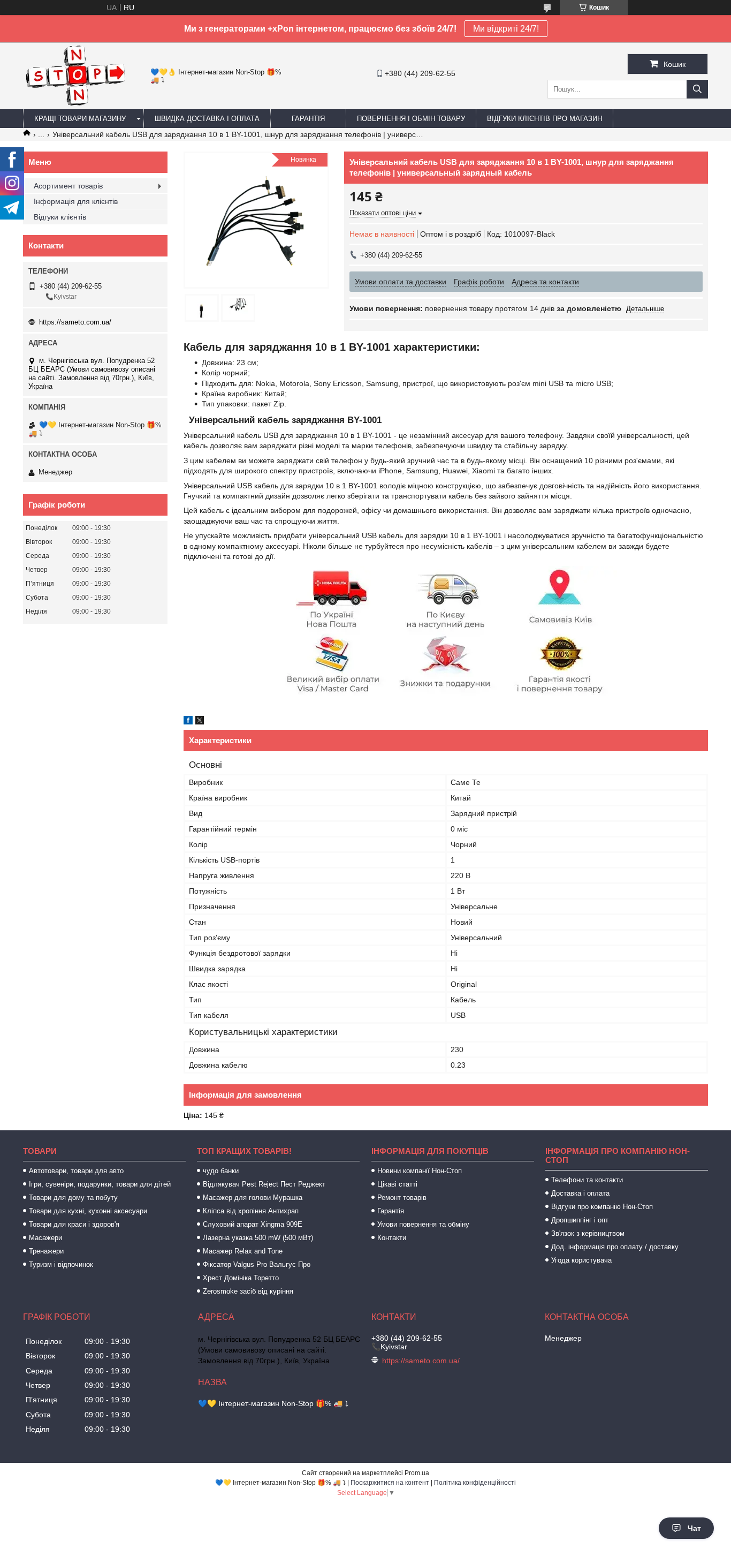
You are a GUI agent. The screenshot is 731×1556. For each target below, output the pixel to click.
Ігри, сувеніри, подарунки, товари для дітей (100, 1184)
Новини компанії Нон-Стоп (419, 1171)
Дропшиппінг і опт (579, 1220)
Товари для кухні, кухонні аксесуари (88, 1211)
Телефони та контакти (587, 1180)
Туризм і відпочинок (61, 1264)
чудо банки (221, 1171)
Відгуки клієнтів (60, 217)
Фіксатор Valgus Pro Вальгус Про (256, 1264)
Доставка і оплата (580, 1193)
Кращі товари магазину (80, 119)
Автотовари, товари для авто (76, 1171)
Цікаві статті (397, 1184)
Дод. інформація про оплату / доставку (615, 1247)
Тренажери (46, 1251)
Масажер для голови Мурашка (252, 1198)
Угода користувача (581, 1260)
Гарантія (308, 119)
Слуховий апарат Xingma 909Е (252, 1224)
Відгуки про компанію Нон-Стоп (602, 1207)
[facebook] (188, 721)
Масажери (45, 1238)
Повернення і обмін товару (411, 119)
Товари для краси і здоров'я (74, 1224)
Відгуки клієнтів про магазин (544, 119)
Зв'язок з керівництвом (588, 1233)
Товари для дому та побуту (73, 1198)
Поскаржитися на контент (390, 1482)
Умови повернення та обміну (423, 1224)
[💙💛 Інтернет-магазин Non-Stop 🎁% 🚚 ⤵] (75, 104)
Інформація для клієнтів (76, 201)
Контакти (391, 1238)
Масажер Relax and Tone (243, 1251)
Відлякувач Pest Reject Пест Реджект (264, 1184)
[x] (199, 721)
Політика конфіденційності (475, 1482)
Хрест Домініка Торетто (241, 1278)
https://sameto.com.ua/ (75, 322)
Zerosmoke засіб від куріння (248, 1291)
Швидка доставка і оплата (207, 119)
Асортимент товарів (68, 186)
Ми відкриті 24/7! (506, 28)
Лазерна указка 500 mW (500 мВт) (258, 1238)
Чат (694, 1528)
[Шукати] (697, 89)
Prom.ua (417, 1473)
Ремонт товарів (402, 1198)
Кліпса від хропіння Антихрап (251, 1211)
